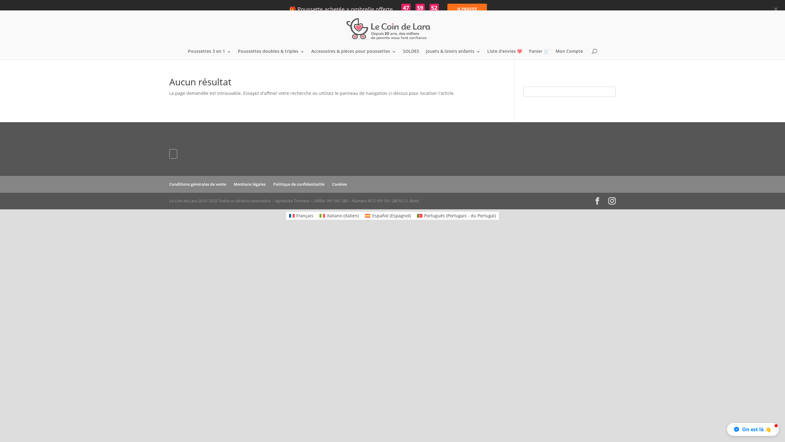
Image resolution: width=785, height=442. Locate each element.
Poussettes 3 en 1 (206, 51)
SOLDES (411, 51)
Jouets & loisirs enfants (450, 51)
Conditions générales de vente (197, 184)
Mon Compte (569, 51)
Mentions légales (250, 184)
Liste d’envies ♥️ (504, 51)
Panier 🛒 (539, 51)
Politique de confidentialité (298, 184)
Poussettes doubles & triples (268, 51)
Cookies (339, 184)
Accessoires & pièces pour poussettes (350, 51)
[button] (753, 429)
